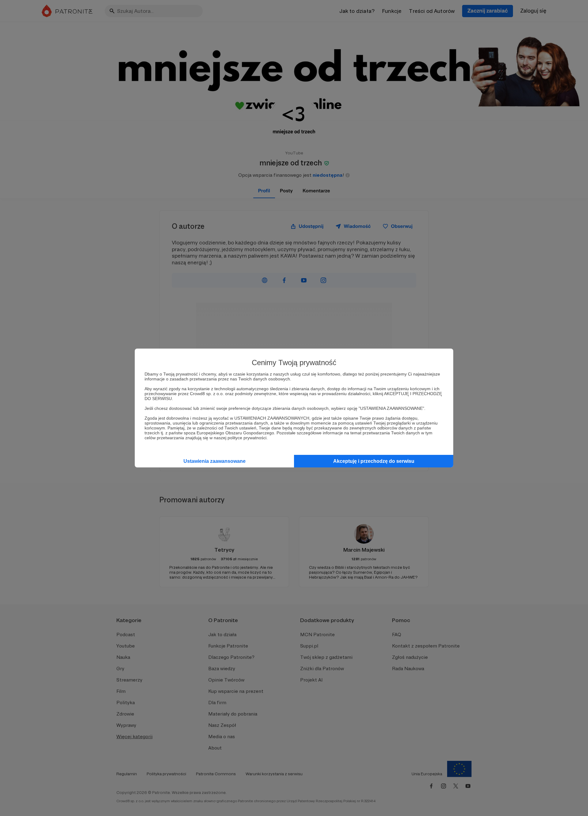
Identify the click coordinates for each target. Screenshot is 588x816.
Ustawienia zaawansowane (214, 461)
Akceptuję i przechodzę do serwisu (373, 461)
